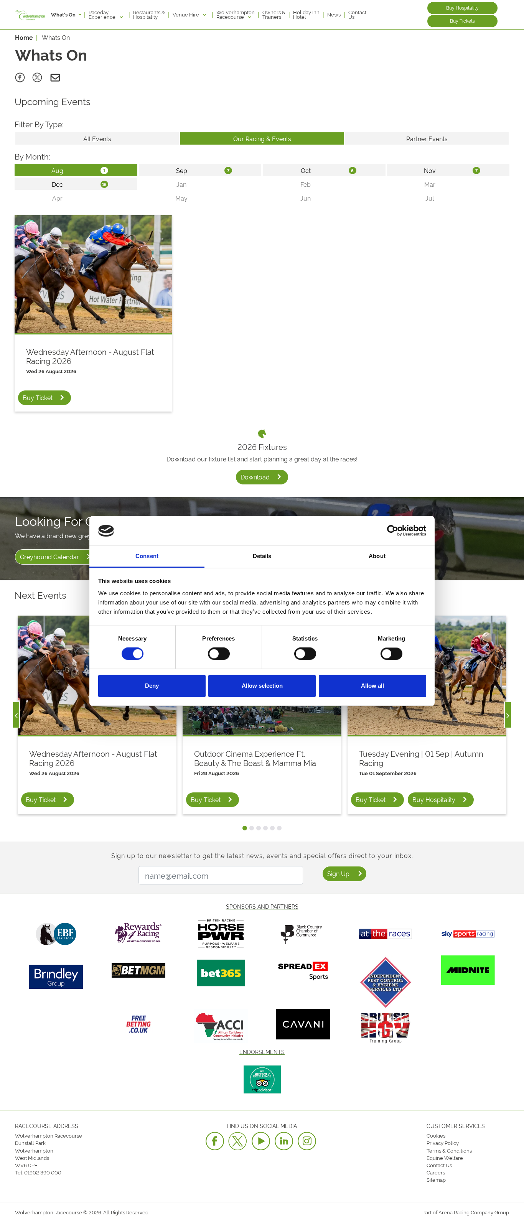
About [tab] (377, 556)
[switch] (219, 654)
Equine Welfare (445, 1157)
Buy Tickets (462, 20)
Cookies (436, 1135)
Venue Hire (186, 14)
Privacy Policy (443, 1142)
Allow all (372, 685)
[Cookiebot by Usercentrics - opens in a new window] (392, 531)
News (334, 14)
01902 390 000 (42, 1172)
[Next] (508, 715)
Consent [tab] (146, 556)
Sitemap (436, 1179)
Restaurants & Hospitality (149, 14)
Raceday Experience (103, 14)
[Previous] (16, 715)
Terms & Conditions (449, 1150)
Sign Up (338, 873)
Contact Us (357, 14)
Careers (436, 1172)
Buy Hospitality (462, 7)
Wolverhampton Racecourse (235, 14)
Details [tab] (262, 556)
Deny (152, 685)
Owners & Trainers (273, 14)
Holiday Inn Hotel (306, 14)
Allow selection (262, 685)
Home (24, 37)
